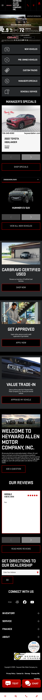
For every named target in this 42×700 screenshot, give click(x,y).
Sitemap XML (35, 674)
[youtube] (32, 602)
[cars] (9, 602)
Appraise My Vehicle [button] (21, 400)
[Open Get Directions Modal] (33, 5)
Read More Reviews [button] (21, 549)
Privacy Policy (10, 674)
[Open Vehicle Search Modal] (15, 696)
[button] (14, 40)
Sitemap (27, 674)
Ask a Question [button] (13, 469)
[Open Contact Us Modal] (28, 5)
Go (7, 580)
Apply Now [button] (21, 343)
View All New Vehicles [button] (21, 226)
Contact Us (19, 674)
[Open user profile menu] (39, 3)
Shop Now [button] (21, 287)
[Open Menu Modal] (2, 5)
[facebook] (24, 602)
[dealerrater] (17, 602)
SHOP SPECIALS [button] (21, 167)
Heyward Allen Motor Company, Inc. (27, 667)
